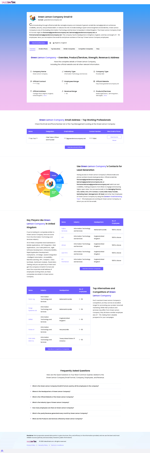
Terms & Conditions (57, 445)
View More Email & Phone (75, 147)
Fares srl (31, 330)
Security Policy (43, 445)
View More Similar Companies (91, 268)
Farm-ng (31, 299)
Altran (64, 245)
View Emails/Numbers (38, 43)
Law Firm (65, 253)
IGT (63, 237)
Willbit (30, 319)
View (114, 137)
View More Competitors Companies (58, 349)
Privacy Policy (31, 445)
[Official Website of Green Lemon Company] (50, 43)
